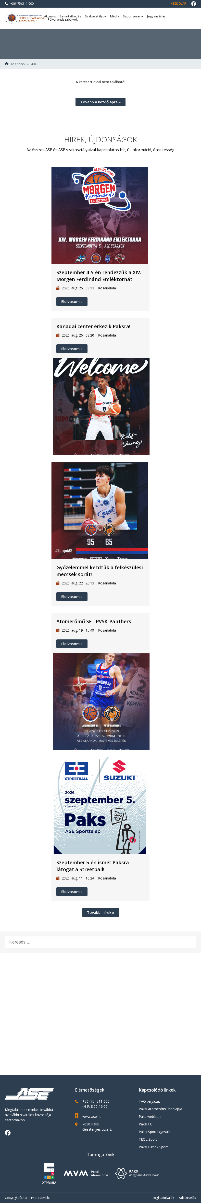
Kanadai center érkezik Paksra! (93, 326)
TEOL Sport (148, 1139)
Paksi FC (145, 1124)
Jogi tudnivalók (163, 1198)
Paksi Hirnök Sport (153, 1147)
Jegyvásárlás (156, 16)
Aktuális (50, 16)
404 (33, 64)
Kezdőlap (178, 3)
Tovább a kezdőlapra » (100, 101)
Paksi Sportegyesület (155, 1131)
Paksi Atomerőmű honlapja (160, 1109)
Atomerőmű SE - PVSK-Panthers (93, 621)
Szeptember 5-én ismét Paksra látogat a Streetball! (92, 866)
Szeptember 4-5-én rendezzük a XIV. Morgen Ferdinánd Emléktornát (98, 276)
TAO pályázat (149, 1101)
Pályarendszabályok (63, 19)
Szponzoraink (133, 16)
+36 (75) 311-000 (22, 3)
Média (114, 16)
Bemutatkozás (70, 16)
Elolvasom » (72, 301)
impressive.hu (40, 1198)
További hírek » (100, 912)
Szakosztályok (95, 16)
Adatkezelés (187, 1198)
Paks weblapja (150, 1116)
